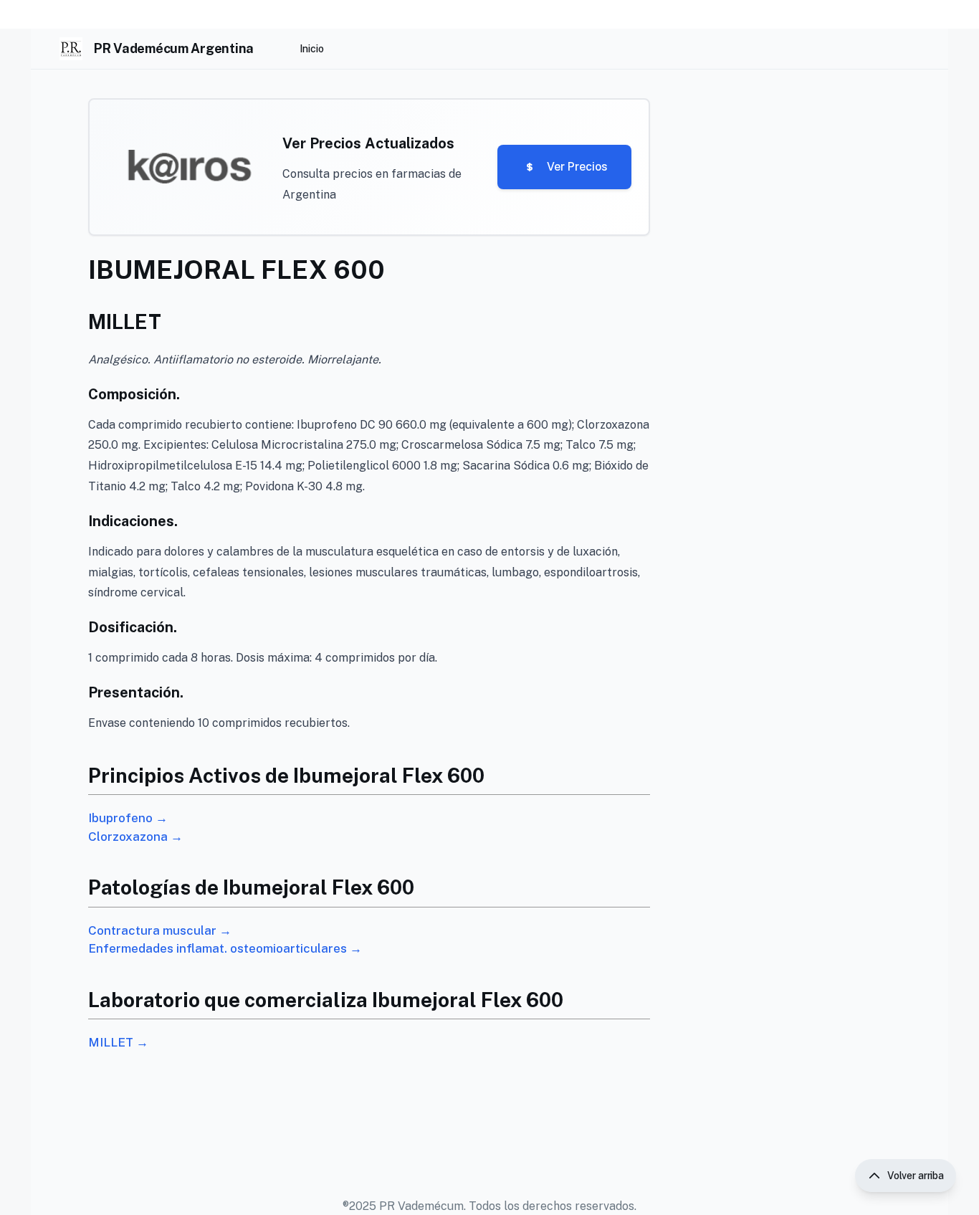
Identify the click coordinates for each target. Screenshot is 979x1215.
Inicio (312, 48)
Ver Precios (577, 166)
